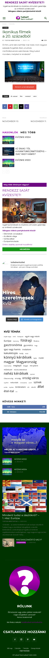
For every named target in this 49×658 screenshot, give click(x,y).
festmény (16, 341)
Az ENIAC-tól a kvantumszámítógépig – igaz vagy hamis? (31, 151)
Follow (42, 412)
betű (14, 336)
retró (35, 96)
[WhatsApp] (15, 106)
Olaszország (8, 378)
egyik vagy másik (32, 336)
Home (4, 24)
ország (18, 378)
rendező (28, 96)
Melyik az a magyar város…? (21, 449)
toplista (11, 387)
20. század (14, 96)
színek (38, 382)
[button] (4, 18)
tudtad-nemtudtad (12, 40)
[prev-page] (3, 171)
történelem (20, 387)
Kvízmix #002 (20, 459)
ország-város (30, 378)
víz (28, 387)
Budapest (20, 336)
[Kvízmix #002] (7, 461)
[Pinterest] (10, 106)
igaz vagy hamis (12, 349)
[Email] (21, 106)
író (16, 392)
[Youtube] (34, 639)
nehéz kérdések (16, 373)
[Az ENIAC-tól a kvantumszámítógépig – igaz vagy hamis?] (8, 151)
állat (40, 386)
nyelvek (32, 374)
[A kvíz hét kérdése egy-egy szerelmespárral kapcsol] (24, 293)
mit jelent (34, 365)
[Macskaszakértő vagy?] (8, 543)
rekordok (14, 382)
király (21, 353)
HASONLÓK (10, 132)
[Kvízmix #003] (8, 163)
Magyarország (26, 362)
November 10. (10, 121)
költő (26, 353)
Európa (7, 340)
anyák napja (7, 336)
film (21, 96)
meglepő (17, 365)
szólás (5, 387)
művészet (8, 369)
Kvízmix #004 (23, 137)
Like (43, 407)
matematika (7, 366)
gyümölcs (28, 345)
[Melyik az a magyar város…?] (24, 441)
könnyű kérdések (18, 357)
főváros (36, 341)
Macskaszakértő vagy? (29, 540)
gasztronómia (13, 345)
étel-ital (9, 391)
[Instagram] (21, 639)
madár (41, 358)
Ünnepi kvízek (35, 648)
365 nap (9, 648)
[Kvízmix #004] (8, 140)
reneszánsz (23, 383)
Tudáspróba (21, 542)
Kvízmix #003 (23, 160)
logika (35, 358)
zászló (33, 387)
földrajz (26, 340)
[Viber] (26, 106)
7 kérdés (26, 648)
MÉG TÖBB (28, 132)
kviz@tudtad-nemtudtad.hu (32, 622)
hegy (35, 345)
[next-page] (7, 171)
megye (25, 366)
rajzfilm (6, 383)
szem (30, 383)
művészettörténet (20, 370)
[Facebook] (4, 106)
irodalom (26, 349)
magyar (9, 362)
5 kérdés (12, 24)
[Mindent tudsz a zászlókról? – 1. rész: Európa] (24, 496)
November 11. (39, 121)
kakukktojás (11, 353)
